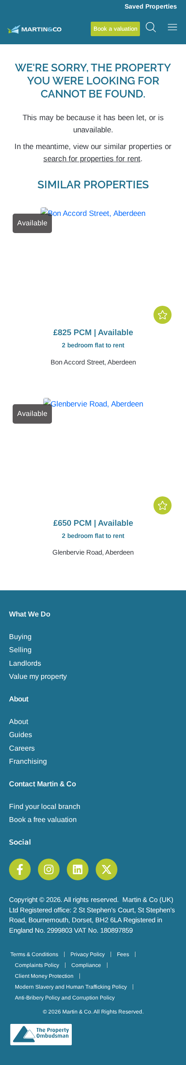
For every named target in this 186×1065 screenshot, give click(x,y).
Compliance (86, 965)
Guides (20, 734)
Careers (22, 748)
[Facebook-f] (20, 869)
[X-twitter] (106, 869)
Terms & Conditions (34, 954)
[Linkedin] (77, 869)
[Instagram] (49, 869)
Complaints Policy (37, 965)
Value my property (38, 676)
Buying (20, 636)
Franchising (28, 761)
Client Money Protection (44, 976)
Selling (20, 650)
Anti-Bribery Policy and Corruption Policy (65, 998)
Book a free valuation (43, 819)
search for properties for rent (91, 158)
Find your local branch (44, 806)
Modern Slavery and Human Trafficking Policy (71, 987)
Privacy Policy (87, 954)
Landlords (25, 663)
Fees (123, 954)
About (18, 721)
